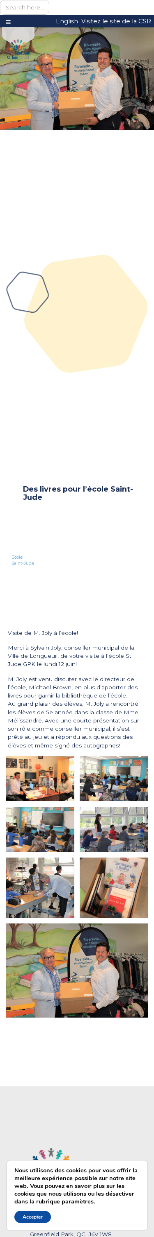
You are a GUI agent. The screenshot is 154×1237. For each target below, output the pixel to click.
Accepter (33, 1217)
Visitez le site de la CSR (116, 21)
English (67, 21)
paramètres (78, 1201)
